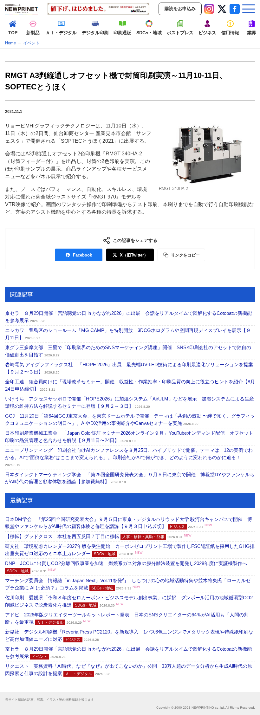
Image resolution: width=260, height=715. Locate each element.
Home (10, 43)
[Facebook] (235, 9)
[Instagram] (209, 9)
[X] (222, 9)
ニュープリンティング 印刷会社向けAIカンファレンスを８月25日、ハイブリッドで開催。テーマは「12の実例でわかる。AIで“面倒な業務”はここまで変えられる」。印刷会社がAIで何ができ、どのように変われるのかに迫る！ (129, 457)
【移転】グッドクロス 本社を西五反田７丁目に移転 (98, 536)
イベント (31, 43)
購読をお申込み (180, 8)
